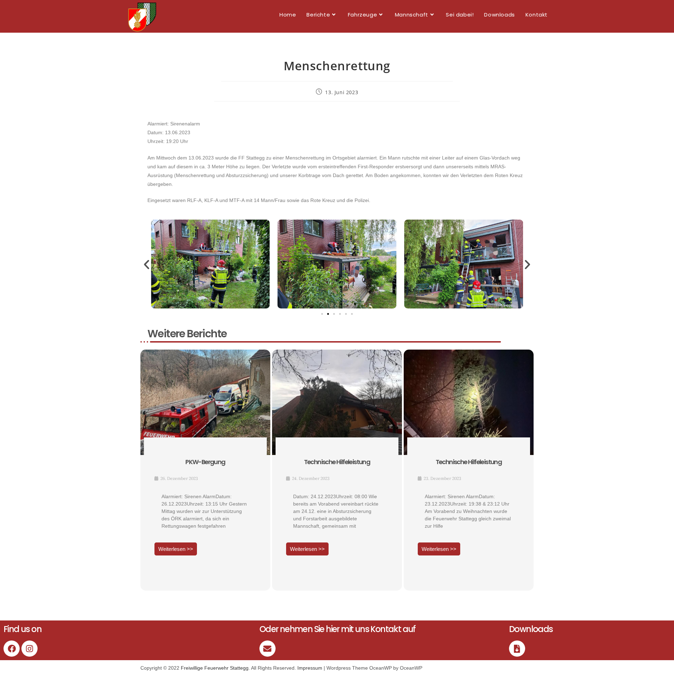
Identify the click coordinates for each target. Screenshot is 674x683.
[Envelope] (267, 648)
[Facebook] (12, 648)
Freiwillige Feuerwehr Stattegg (215, 668)
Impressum (309, 668)
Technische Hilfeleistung (337, 461)
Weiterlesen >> (175, 549)
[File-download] (517, 648)
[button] (146, 264)
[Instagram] (29, 648)
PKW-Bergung (205, 461)
